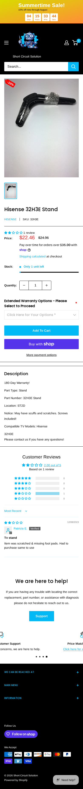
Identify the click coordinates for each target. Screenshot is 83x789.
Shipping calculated (32, 256)
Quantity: (10, 285)
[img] (13, 522)
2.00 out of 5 (52, 465)
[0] (75, 42)
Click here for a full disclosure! (42, 649)
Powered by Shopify (15, 780)
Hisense (10, 219)
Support (42, 616)
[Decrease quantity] (24, 285)
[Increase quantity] (46, 285)
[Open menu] (6, 42)
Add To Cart (41, 330)
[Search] (73, 66)
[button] (13, 232)
